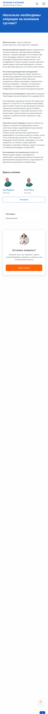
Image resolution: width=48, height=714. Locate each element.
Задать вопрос (24, 268)
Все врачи (24, 200)
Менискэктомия (12, 218)
